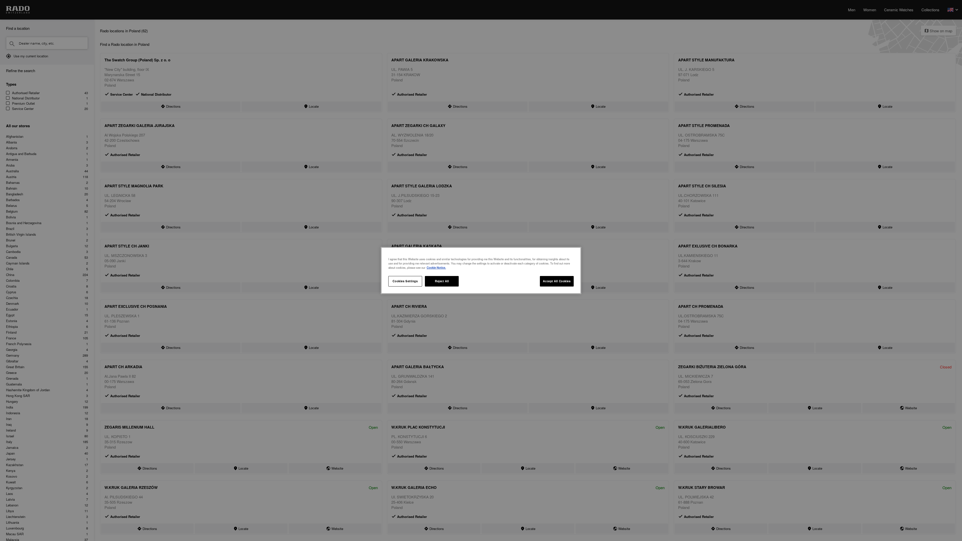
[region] (481, 270)
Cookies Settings (405, 281)
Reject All (442, 281)
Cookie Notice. (436, 267)
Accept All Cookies (556, 281)
